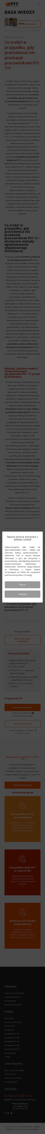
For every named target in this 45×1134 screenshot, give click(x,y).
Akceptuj (22, 594)
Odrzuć (22, 584)
